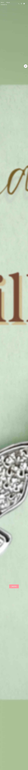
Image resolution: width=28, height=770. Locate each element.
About (8, 2)
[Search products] (26, 66)
